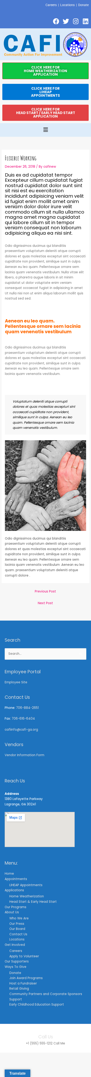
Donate (83, 5)
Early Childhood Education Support (36, 1004)
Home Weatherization (26, 896)
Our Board (17, 929)
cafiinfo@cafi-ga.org (21, 729)
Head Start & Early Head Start (33, 901)
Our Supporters (17, 961)
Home (9, 873)
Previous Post (45, 591)
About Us (12, 912)
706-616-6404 (23, 718)
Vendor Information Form (24, 755)
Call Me (59, 1043)
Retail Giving (19, 988)
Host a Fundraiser (23, 983)
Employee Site (16, 682)
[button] (45, 130)
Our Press (16, 924)
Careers (51, 5)
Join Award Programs (26, 978)
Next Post (45, 603)
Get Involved (15, 945)
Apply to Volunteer (24, 956)
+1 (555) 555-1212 (39, 1043)
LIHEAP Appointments (25, 885)
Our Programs (15, 907)
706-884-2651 (27, 708)
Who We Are (19, 918)
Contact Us (18, 934)
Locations (67, 5)
